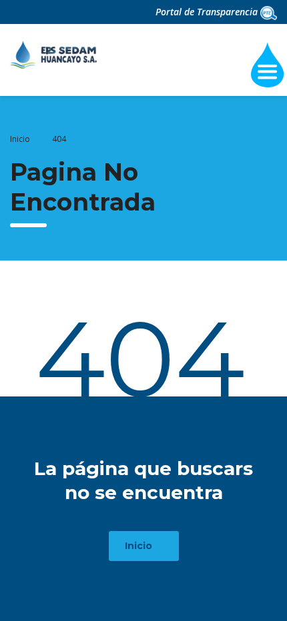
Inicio (20, 139)
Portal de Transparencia (208, 11)
